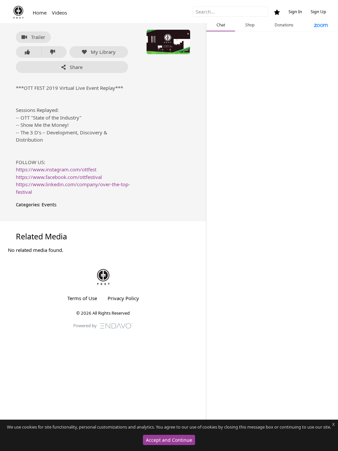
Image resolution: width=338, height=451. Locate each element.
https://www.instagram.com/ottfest (56, 169)
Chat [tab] (221, 25)
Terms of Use (82, 298)
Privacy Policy (123, 298)
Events (49, 204)
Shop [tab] (249, 25)
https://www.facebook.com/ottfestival (59, 177)
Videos (59, 12)
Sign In (295, 12)
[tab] (321, 25)
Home (40, 12)
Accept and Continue (169, 440)
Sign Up (318, 12)
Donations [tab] (284, 25)
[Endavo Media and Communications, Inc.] (116, 325)
